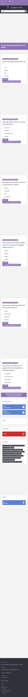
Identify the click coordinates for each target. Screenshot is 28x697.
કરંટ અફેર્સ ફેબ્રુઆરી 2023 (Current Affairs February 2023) (13, 445)
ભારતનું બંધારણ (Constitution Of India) (10, 59)
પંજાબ (5, 73)
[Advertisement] (14, 28)
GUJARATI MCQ (16, 7)
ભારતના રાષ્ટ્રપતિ (7, 382)
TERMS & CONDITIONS (6, 690)
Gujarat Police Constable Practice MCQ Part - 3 (11, 457)
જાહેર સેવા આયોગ (7, 314)
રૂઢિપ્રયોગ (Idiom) (6, 447)
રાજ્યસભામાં (6, 130)
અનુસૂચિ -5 (6, 250)
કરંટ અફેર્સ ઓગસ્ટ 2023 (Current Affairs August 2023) (12, 449)
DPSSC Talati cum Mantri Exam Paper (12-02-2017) (12, 461)
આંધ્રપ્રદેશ (6, 76)
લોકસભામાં (6, 136)
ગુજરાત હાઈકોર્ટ (7, 316)
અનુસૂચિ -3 (6, 259)
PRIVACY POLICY (5, 687)
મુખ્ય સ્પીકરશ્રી (7, 196)
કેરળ (5, 67)
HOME (2, 1)
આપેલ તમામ (6, 319)
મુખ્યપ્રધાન (6, 188)
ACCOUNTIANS (4, 677)
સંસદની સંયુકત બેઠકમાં (8, 133)
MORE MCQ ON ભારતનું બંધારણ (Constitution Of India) (14, 394)
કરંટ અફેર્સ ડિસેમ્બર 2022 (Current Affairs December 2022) (13, 451)
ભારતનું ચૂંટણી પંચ (7, 373)
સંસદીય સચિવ (6, 191)
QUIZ (6, 1)
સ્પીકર (5, 193)
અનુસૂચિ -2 (6, 256)
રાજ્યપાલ (6, 311)
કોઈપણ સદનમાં (7, 127)
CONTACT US (10, 1)
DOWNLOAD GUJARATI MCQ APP (12, 81)
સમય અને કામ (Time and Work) (8, 459)
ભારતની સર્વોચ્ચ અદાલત (8, 376)
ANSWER (5, 79)
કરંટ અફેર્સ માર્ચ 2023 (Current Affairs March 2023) (12, 453)
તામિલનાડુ (6, 70)
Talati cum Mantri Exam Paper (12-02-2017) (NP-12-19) (13, 455)
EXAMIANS (4, 675)
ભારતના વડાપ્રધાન (7, 379)
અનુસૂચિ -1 (6, 253)
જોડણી (12, 447)
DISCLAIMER (4, 689)
